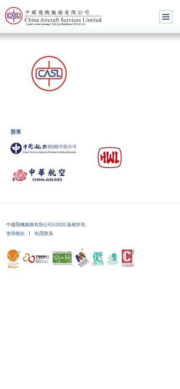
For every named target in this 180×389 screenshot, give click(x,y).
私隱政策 (44, 233)
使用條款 (15, 233)
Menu (165, 16)
